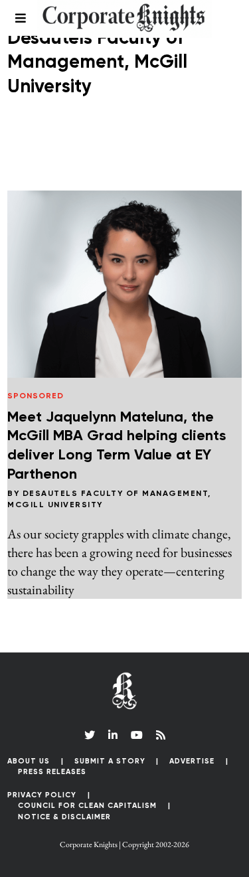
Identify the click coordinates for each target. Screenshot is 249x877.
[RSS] (161, 735)
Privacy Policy (41, 795)
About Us (28, 761)
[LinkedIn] (113, 735)
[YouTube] (136, 735)
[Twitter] (89, 735)
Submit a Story (109, 761)
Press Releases (52, 771)
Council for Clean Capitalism (87, 805)
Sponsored (35, 396)
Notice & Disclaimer (64, 817)
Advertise (191, 761)
